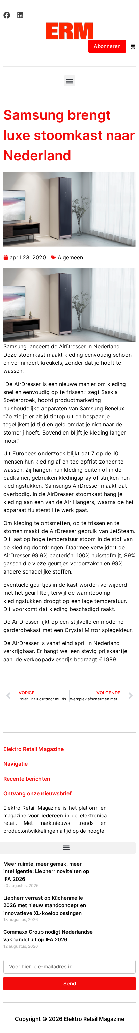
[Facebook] (6, 15)
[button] (69, 80)
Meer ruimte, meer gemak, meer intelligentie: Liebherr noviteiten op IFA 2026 (46, 871)
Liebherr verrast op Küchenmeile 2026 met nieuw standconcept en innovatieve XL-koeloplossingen (44, 905)
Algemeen (70, 257)
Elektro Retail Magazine (33, 749)
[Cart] (132, 46)
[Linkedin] (20, 15)
